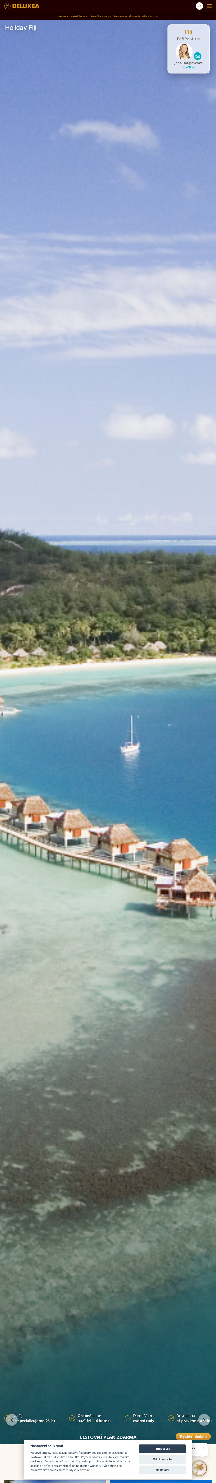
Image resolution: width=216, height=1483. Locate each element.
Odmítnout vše (162, 1459)
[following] (204, 1420)
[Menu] (208, 6)
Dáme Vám (143, 1418)
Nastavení (162, 1469)
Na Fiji (34, 1418)
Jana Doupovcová (188, 63)
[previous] (12, 1420)
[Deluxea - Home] (21, 6)
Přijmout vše (162, 1448)
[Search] (199, 6)
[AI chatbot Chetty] (199, 1468)
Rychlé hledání (193, 1436)
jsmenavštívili (94, 1418)
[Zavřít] (204, 1447)
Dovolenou (194, 1418)
